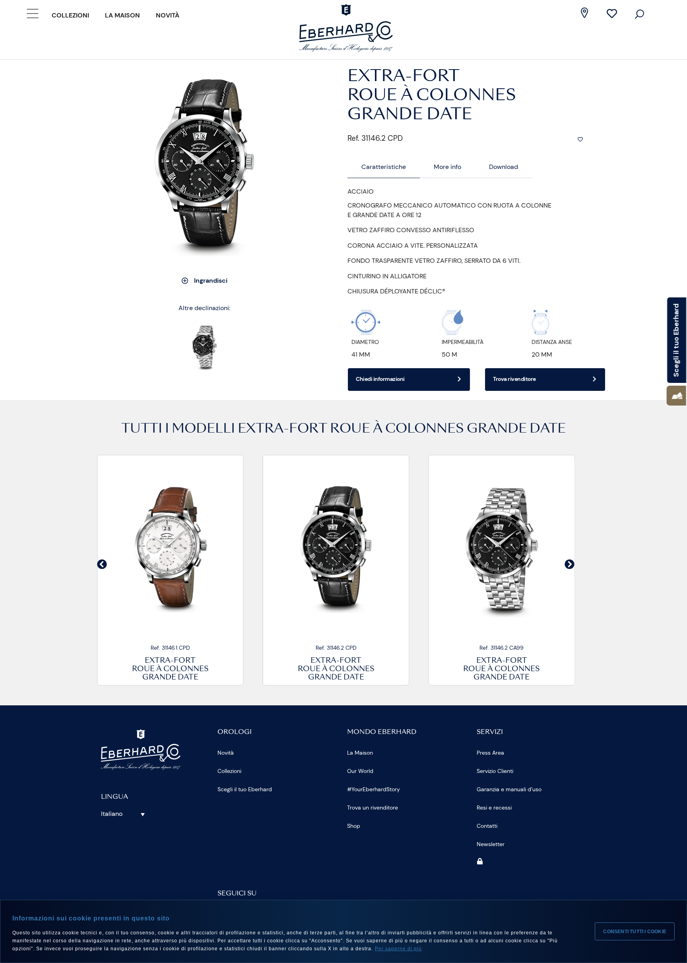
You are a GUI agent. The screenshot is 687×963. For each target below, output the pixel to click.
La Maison (122, 15)
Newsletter (491, 844)
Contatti (487, 825)
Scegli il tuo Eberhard (244, 789)
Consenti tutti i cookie (634, 931)
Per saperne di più (398, 948)
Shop (353, 825)
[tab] (383, 167)
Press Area (490, 752)
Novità (167, 15)
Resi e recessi (494, 807)
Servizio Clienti (495, 771)
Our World (360, 771)
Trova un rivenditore (372, 807)
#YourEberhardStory (373, 789)
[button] (102, 564)
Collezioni (70, 15)
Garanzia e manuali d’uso (509, 789)
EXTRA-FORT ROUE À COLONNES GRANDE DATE (402, 429)
